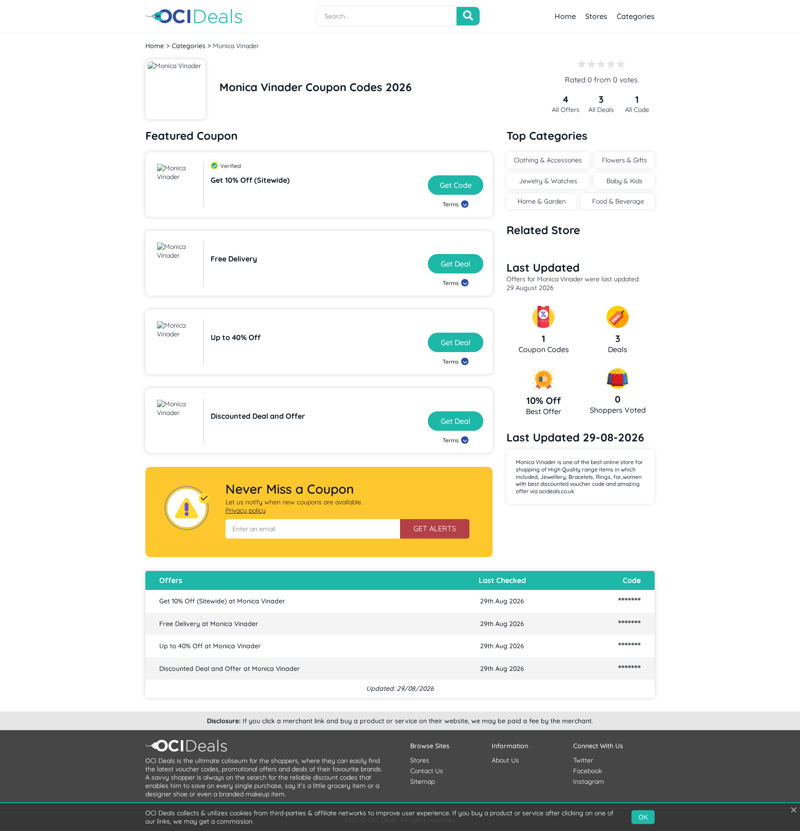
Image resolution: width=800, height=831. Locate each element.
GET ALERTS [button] (434, 528)
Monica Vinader (236, 46)
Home (565, 16)
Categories (636, 16)
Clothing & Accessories (548, 160)
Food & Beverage (618, 201)
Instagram (588, 781)
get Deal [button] (455, 263)
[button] (312, 529)
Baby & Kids (624, 181)
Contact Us (426, 771)
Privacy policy (245, 510)
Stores (596, 16)
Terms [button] (451, 204)
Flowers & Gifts (624, 160)
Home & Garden (542, 201)
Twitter (583, 760)
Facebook (587, 771)
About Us (505, 760)
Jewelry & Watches (548, 181)
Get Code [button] (456, 185)
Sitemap (422, 781)
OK (643, 817)
